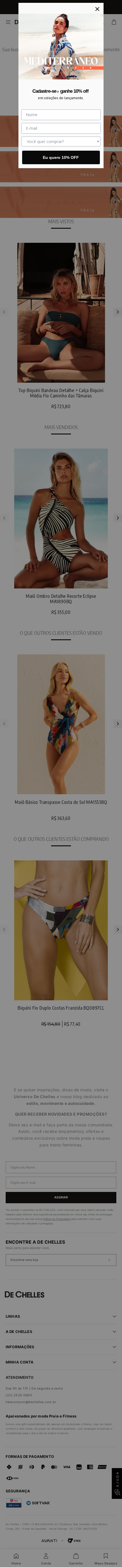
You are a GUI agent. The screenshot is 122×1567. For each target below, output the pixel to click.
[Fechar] (97, 9)
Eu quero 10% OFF (61, 157)
